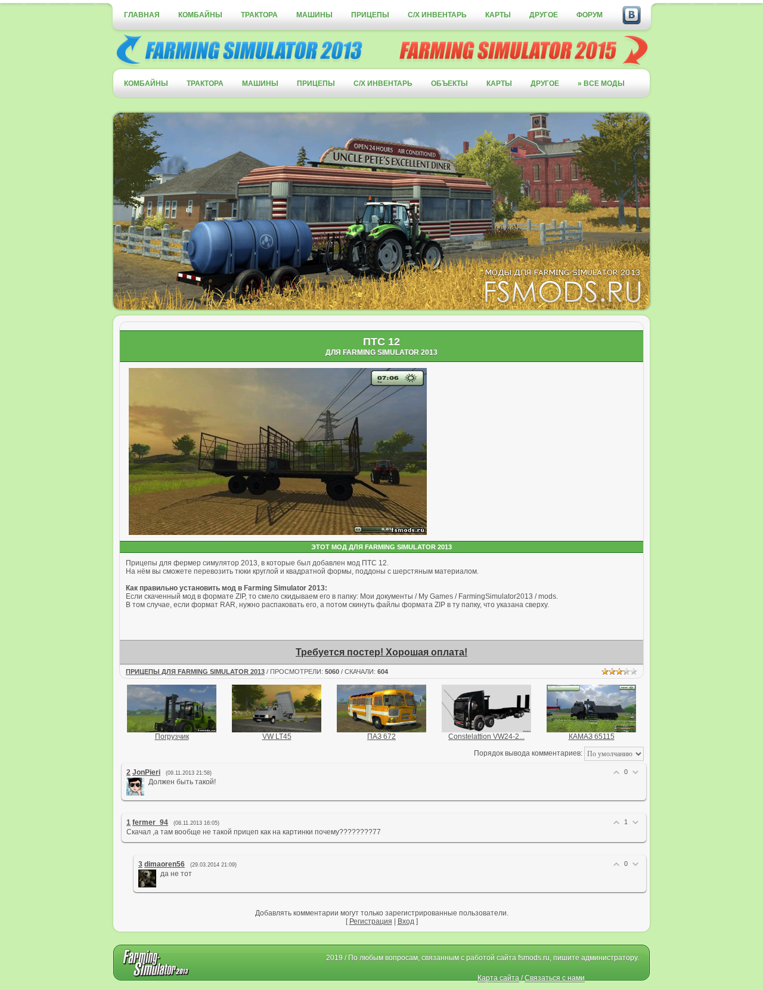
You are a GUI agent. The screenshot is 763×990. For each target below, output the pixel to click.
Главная (142, 15)
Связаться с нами (555, 978)
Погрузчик (172, 736)
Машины (314, 15)
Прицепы (370, 15)
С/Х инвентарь (437, 15)
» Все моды (601, 83)
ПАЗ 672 (381, 736)
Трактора (259, 15)
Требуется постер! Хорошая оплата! (381, 652)
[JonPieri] (147, 782)
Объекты (449, 83)
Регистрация (370, 921)
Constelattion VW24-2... (486, 736)
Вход (406, 921)
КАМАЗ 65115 (592, 736)
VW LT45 (276, 736)
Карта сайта (498, 978)
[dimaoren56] (159, 874)
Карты (498, 15)
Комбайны (200, 15)
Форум (589, 15)
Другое (543, 15)
